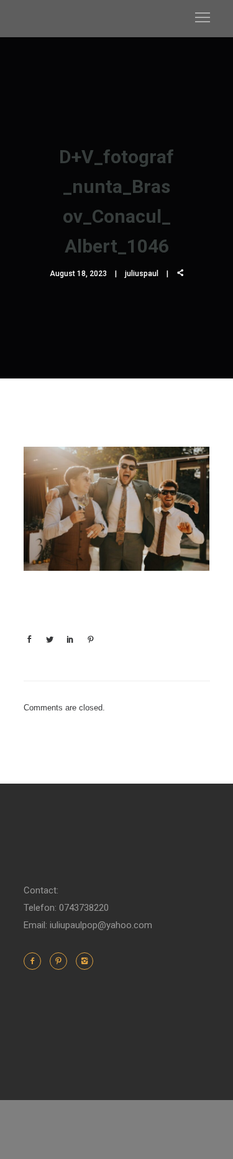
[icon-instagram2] (84, 961)
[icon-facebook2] (35, 961)
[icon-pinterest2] (61, 961)
